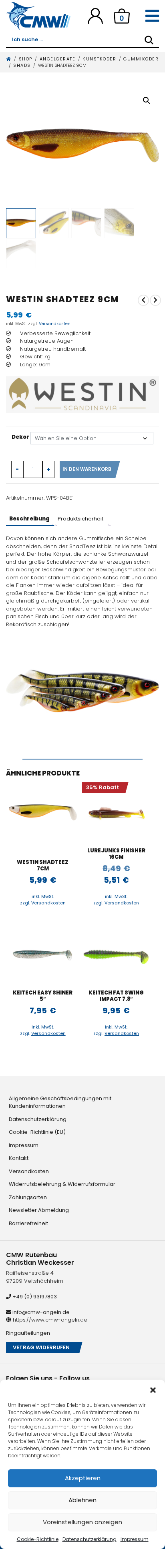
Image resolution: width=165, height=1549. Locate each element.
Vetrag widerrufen (41, 1347)
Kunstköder (99, 59)
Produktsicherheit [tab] (80, 518)
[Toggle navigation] (152, 16)
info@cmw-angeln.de (40, 1312)
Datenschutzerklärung (89, 1539)
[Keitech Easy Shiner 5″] (43, 954)
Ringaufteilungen (28, 1333)
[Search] (149, 40)
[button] (153, 1390)
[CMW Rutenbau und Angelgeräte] (38, 16)
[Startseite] (9, 59)
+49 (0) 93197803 (34, 1296)
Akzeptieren (83, 1478)
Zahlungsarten (28, 1197)
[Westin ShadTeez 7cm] (155, 300)
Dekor (20, 437)
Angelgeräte (58, 59)
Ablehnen (82, 1500)
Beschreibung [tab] (29, 518)
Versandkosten (54, 324)
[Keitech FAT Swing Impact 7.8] (116, 954)
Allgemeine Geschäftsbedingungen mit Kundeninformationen (60, 1102)
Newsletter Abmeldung (39, 1210)
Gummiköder (141, 59)
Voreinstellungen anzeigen (82, 1522)
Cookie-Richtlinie (37, 1539)
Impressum (135, 1539)
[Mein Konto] (95, 16)
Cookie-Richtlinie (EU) (37, 1132)
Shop (25, 59)
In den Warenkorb (86, 469)
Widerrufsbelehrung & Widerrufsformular (62, 1184)
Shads (22, 65)
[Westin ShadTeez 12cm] (143, 300)
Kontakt (18, 1158)
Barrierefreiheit (28, 1223)
